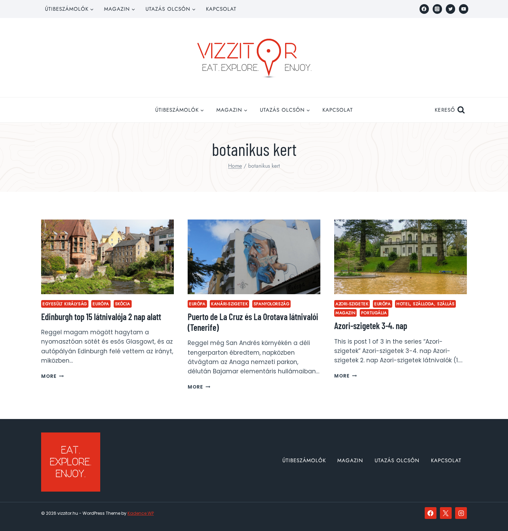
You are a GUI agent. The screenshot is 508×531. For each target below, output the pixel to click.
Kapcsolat (221, 9)
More (52, 376)
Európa (101, 304)
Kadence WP (141, 513)
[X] (446, 513)
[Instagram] (437, 8)
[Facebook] (424, 8)
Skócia (123, 304)
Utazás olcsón (397, 460)
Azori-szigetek (352, 304)
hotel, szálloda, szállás (425, 304)
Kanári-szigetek (229, 304)
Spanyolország (272, 304)
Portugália (374, 313)
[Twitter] (450, 8)
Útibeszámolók (304, 460)
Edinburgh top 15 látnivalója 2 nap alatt (101, 316)
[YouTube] (463, 8)
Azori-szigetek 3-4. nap (370, 325)
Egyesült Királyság (65, 304)
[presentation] (107, 257)
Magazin (345, 313)
